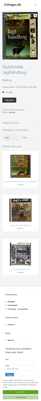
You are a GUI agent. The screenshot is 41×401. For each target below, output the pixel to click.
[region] (20, 388)
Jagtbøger (12, 112)
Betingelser (11, 302)
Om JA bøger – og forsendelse (18, 309)
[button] (35, 15)
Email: (7, 366)
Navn (7, 359)
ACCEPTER (20, 392)
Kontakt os (11, 325)
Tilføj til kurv (9, 100)
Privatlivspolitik (12, 305)
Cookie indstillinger (20, 397)
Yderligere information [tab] (10, 123)
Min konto (11, 340)
